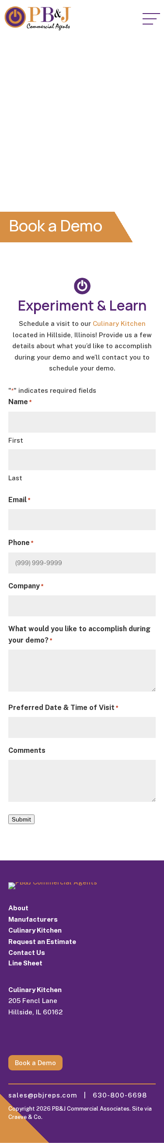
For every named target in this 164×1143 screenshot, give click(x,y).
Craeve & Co (24, 1117)
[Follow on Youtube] (68, 1038)
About (18, 908)
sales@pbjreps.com (46, 1095)
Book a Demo (35, 1062)
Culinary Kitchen (119, 323)
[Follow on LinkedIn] (33, 1038)
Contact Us (26, 952)
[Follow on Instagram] (15, 1038)
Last (15, 478)
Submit (21, 819)
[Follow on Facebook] (50, 1038)
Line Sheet (25, 963)
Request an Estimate (42, 941)
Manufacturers (33, 919)
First (15, 440)
